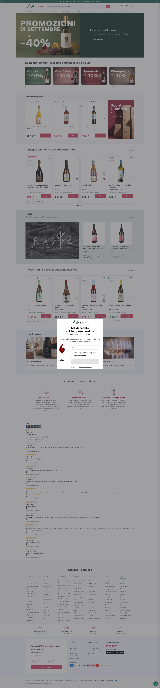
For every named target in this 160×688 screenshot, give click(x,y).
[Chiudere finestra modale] (101, 321)
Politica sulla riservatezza (85, 367)
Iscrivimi (85, 361)
